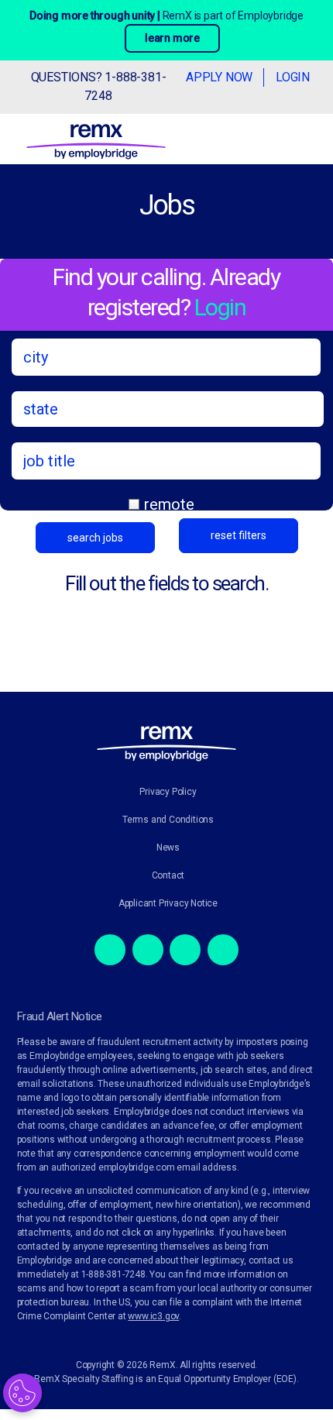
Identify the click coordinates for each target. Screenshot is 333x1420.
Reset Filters (238, 535)
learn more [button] (172, 38)
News (168, 847)
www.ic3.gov (153, 1316)
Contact (168, 875)
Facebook (109, 949)
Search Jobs (95, 537)
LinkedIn (185, 949)
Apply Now (219, 77)
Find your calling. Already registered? (166, 292)
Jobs (166, 205)
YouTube (223, 949)
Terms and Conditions (168, 819)
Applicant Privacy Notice (168, 903)
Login (293, 77)
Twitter (147, 949)
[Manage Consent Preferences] (22, 1393)
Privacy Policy (167, 791)
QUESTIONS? (98, 86)
